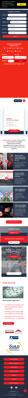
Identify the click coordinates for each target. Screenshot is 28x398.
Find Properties (14, 359)
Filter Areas (17, 101)
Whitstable (21, 48)
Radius (4, 18)
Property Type (5, 22)
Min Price (4, 25)
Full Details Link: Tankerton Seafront (18, 85)
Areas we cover (14, 371)
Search (15, 36)
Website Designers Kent (14, 393)
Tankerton (13, 48)
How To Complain (13, 383)
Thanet (7, 48)
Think (17, 391)
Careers (14, 379)
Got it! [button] (21, 4)
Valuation (13, 242)
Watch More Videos (14, 222)
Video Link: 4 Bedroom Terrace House (18, 89)
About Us (14, 375)
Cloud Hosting (8, 395)
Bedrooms (4, 32)
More (24, 100)
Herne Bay (18, 51)
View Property (13, 131)
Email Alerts (14, 367)
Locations (4, 15)
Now (13, 233)
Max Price (4, 29)
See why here (13, 256)
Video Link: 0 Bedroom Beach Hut (17, 88)
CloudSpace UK (20, 395)
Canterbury (11, 51)
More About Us (8, 323)
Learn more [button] (4, 6)
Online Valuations (13, 363)
